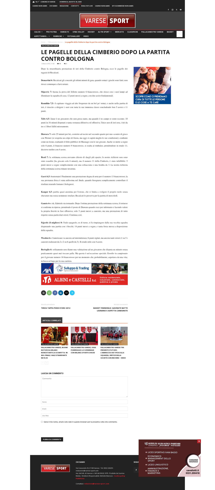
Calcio (37, 32)
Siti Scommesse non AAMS (122, 6)
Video (86, 36)
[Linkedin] (60, 292)
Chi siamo (53, 6)
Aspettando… (41, 36)
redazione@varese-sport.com (96, 484)
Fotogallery (73, 36)
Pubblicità (80, 478)
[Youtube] (181, 10)
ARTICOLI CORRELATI (52, 320)
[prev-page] (42, 362)
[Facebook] (168, 10)
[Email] (66, 292)
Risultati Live (87, 6)
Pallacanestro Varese (152, 32)
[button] (180, 34)
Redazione (64, 6)
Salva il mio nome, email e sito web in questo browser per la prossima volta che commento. (80, 422)
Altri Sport (103, 32)
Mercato (119, 32)
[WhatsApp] (49, 292)
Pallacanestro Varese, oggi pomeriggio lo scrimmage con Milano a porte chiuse (83, 350)
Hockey (91, 32)
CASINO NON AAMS (39, 6)
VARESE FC (64, 32)
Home (43, 42)
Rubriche (57, 36)
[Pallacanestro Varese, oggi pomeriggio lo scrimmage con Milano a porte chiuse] (84, 336)
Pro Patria (51, 32)
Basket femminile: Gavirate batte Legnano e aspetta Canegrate (110, 309)
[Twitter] (176, 10)
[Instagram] (172, 10)
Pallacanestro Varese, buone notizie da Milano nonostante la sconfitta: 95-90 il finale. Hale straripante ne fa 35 (54, 352)
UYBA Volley (78, 32)
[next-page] (46, 362)
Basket (170, 32)
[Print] (43, 292)
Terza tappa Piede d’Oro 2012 (55, 308)
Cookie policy (119, 476)
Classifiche (132, 32)
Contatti (75, 6)
